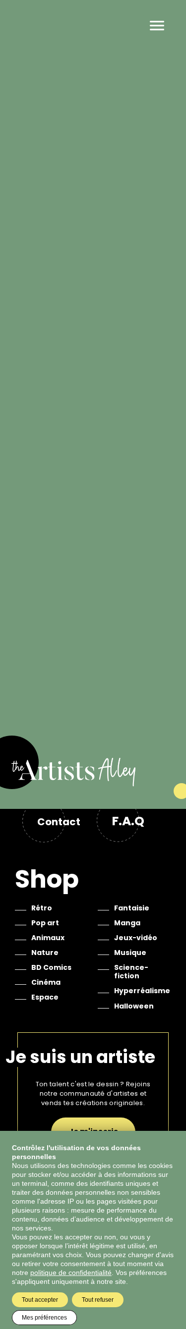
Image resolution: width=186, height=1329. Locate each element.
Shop (47, 879)
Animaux (47, 938)
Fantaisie (131, 908)
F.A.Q (128, 821)
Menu (157, 26)
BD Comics (51, 967)
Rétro (41, 908)
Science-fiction (131, 971)
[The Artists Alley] (93, 783)
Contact (58, 822)
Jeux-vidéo (135, 938)
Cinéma (46, 982)
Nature (45, 952)
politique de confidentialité (71, 1272)
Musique (130, 952)
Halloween (134, 1006)
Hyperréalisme (142, 991)
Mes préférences (44, 1317)
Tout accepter (40, 1299)
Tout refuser (98, 1299)
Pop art (45, 923)
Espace (45, 997)
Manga (127, 923)
